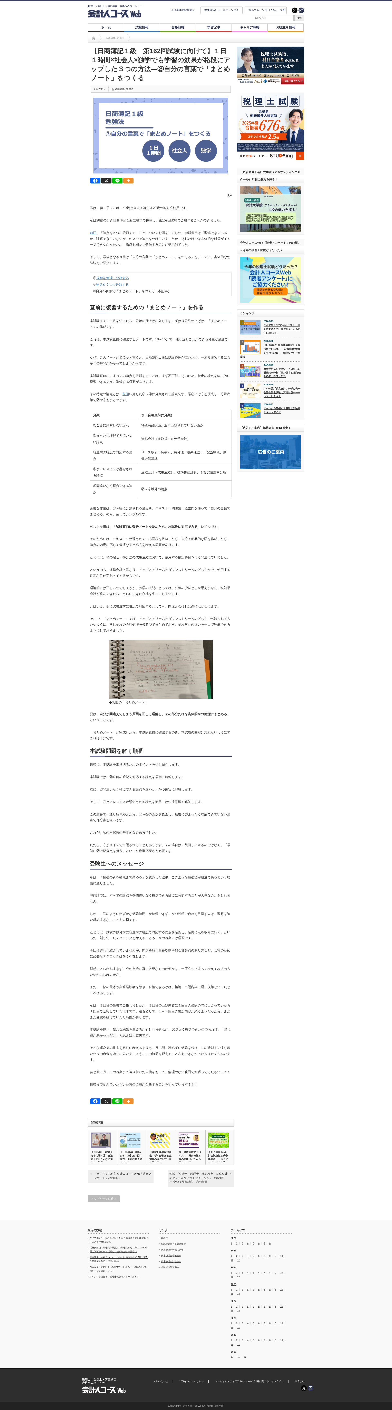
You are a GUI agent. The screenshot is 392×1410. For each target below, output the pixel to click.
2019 (233, 1351)
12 (238, 1260)
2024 (233, 1267)
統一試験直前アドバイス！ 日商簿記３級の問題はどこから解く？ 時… (190, 1157)
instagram (301, 10)
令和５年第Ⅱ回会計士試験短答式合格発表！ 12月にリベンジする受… (218, 1157)
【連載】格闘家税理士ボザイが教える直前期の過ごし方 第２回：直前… (160, 1157)
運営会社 (300, 1381)
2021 (233, 1318)
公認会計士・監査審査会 (173, 1243)
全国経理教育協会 (170, 1267)
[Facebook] (95, 180)
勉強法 (129, 89)
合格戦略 (177, 27)
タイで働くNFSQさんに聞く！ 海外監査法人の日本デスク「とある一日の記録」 (282, 329)
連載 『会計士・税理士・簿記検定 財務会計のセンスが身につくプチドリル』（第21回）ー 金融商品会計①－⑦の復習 (198, 1177)
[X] (106, 180)
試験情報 (141, 27)
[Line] (117, 180)
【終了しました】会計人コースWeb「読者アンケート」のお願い (122, 1176)
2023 (233, 1284)
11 (232, 1260)
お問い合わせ (160, 1381)
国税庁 (164, 1238)
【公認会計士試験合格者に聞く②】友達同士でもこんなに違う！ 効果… (102, 1157)
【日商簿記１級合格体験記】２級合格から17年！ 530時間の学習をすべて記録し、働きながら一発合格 (270, 351)
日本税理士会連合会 (171, 1255)
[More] (128, 180)
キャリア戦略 (249, 27)
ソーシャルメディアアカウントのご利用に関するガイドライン (249, 1381)
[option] (270, 65)
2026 (233, 1238)
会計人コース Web (193, 1405)
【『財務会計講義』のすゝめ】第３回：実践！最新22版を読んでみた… (131, 1157)
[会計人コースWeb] (115, 16)
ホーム (106, 27)
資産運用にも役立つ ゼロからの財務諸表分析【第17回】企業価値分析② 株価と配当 (282, 372)
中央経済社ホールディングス (221, 10)
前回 (93, 233)
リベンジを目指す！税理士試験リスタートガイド (282, 410)
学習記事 (213, 27)
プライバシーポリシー (191, 1381)
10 (281, 1256)
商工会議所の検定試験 (172, 1249)
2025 (233, 1250)
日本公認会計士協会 (171, 1261)
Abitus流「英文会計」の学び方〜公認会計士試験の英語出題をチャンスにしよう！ (282, 392)
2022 (233, 1301)
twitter (294, 10)
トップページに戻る (104, 1198)
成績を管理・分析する (112, 278)
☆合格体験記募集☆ (183, 9)
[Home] (94, 38)
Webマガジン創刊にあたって (265, 10)
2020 (233, 1334)
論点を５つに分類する (112, 284)
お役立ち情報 (285, 27)
